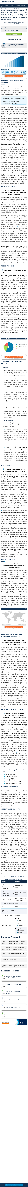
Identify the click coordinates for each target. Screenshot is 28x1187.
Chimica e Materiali (9, 5)
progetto (16, 752)
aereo (16, 226)
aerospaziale (22, 250)
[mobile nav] (26, 2)
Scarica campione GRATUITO (14, 1185)
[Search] (23, 2)
